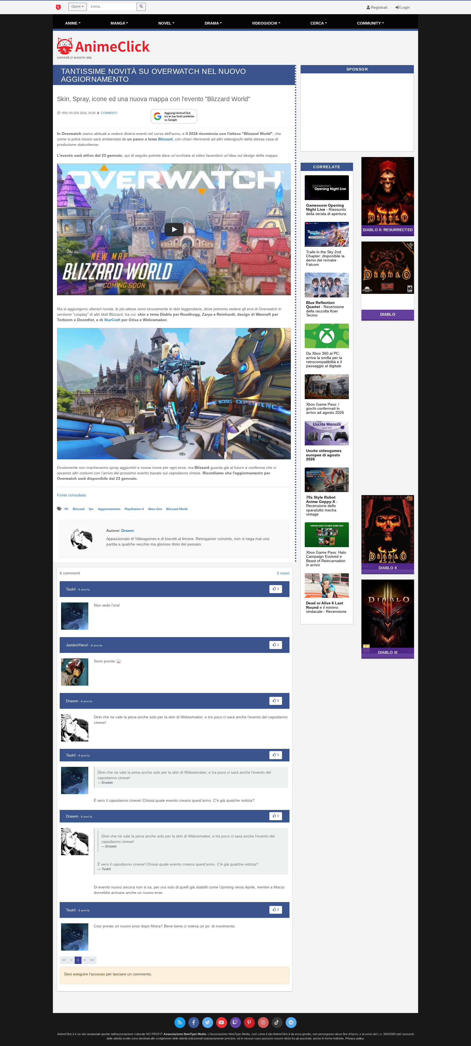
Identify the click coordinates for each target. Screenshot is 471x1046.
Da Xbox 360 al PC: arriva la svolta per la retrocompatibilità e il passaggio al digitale (324, 359)
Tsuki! (71, 589)
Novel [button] (164, 23)
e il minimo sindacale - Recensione (326, 607)
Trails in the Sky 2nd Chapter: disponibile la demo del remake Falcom (325, 258)
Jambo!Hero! (77, 645)
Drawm (72, 701)
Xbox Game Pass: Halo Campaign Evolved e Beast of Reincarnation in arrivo (326, 558)
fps (91, 509)
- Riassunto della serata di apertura (326, 209)
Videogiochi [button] (264, 23)
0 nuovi (283, 573)
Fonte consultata (71, 495)
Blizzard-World (177, 509)
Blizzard (165, 139)
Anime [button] (71, 23)
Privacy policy (354, 1038)
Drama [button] (212, 23)
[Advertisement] (296, 48)
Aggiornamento (109, 509)
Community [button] (369, 23)
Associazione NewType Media (185, 1034)
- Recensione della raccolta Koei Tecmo (325, 308)
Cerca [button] (317, 23)
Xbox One (155, 509)
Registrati (378, 7)
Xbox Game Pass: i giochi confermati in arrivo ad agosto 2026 (325, 408)
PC (67, 509)
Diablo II (388, 568)
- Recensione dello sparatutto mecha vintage (321, 505)
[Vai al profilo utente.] (81, 538)
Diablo (387, 314)
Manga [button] (118, 23)
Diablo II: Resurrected (388, 230)
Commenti (109, 112)
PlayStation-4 (134, 509)
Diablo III (387, 652)
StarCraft (112, 320)
